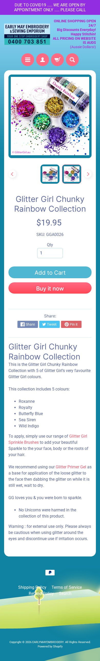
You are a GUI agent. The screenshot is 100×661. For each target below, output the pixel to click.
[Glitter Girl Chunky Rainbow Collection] (71, 174)
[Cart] (57, 59)
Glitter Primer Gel (71, 466)
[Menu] (27, 59)
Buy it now (50, 288)
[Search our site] (72, 59)
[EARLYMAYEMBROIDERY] (27, 34)
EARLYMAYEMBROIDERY (48, 642)
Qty (50, 244)
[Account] (42, 59)
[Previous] (12, 174)
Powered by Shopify (50, 646)
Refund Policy (41, 593)
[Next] (88, 174)
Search (65, 593)
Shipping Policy (32, 587)
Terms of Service (67, 587)
